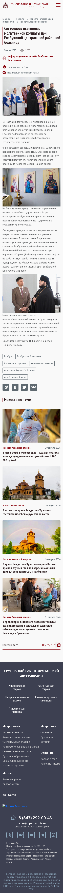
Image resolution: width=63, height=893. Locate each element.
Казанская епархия (13, 732)
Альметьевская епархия (46, 687)
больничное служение (15, 363)
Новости (20, 18)
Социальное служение (15, 760)
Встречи (45, 741)
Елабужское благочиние (29, 356)
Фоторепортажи (12, 779)
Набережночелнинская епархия (17, 698)
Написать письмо (50, 763)
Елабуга (8, 356)
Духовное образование (16, 756)
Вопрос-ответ (48, 759)
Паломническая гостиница (17, 710)
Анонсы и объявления (13, 505)
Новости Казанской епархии (34, 21)
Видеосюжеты (11, 784)
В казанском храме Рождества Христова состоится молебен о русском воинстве (27, 512)
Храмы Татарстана (13, 765)
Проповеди (46, 737)
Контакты (9, 795)
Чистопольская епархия (17, 687)
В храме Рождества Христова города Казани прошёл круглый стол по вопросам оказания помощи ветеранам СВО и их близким (29, 568)
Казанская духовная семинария (46, 698)
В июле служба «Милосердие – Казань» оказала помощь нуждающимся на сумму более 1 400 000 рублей (31, 456)
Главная (6, 18)
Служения (46, 732)
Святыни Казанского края (17, 751)
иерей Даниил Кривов (15, 377)
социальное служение (42, 363)
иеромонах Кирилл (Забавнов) (19, 370)
